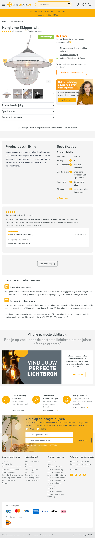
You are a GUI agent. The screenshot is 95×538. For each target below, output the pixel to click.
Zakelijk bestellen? (32, 480)
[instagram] (76, 475)
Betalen (27, 464)
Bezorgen (28, 467)
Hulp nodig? (23, 128)
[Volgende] (52, 94)
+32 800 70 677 (49, 317)
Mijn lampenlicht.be (32, 462)
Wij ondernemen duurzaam (12, 467)
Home (4, 21)
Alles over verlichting (55, 470)
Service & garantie (31, 470)
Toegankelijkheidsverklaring (12, 475)
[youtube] (84, 475)
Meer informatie (34, 225)
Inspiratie (51, 464)
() (17, 31)
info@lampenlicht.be (30, 317)
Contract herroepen (32, 475)
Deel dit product (35, 31)
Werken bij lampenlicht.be (11, 478)
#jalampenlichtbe (8, 480)
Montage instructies (55, 467)
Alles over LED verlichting (57, 475)
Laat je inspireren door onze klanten (46, 128)
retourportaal (45, 314)
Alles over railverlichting (57, 480)
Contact (5, 483)
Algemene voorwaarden (11, 470)
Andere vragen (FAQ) (32, 478)
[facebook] (71, 475)
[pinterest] (80, 475)
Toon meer (64, 198)
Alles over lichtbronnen (56, 478)
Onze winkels (7, 464)
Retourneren (29, 472)
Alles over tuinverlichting (57, 472)
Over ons (5, 462)
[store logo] (19, 4)
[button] (47, 13)
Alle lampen (52, 462)
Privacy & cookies (8, 472)
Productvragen (71, 128)
